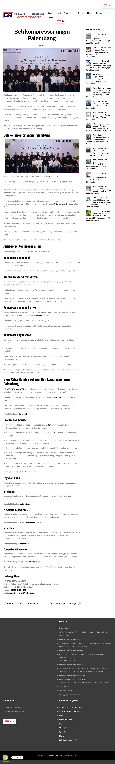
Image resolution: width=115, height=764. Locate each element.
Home (49, 13)
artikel (41, 45)
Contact (99, 13)
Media (89, 13)
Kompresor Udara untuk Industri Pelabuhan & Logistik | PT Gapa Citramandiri (98, 152)
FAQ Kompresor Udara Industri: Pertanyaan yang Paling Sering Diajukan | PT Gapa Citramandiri (98, 127)
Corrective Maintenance (30, 562)
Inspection (24, 544)
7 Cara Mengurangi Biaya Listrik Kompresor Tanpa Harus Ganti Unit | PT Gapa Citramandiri (97, 79)
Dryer (61, 724)
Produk (18, 472)
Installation (24, 504)
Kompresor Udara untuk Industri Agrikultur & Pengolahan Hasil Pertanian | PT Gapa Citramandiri (98, 38)
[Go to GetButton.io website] (5, 761)
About (58, 13)
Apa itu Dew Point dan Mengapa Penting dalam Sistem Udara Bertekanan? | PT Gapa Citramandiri (98, 52)
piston (48, 425)
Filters (61, 736)
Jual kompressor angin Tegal (63, 603)
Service (81, 13)
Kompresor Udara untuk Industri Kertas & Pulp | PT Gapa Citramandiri (98, 116)
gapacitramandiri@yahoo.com (21, 593)
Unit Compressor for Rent (69, 740)
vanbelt (39, 315)
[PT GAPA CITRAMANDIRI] (23, 16)
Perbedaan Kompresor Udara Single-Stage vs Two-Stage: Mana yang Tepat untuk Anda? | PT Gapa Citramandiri (98, 92)
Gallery (50, 18)
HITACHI (59, 397)
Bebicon (62, 716)
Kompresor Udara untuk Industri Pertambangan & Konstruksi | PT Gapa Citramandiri (96, 177)
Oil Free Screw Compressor (69, 711)
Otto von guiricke (61, 204)
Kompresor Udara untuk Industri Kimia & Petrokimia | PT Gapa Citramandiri (98, 104)
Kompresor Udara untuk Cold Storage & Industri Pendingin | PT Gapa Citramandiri (98, 190)
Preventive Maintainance (30, 522)
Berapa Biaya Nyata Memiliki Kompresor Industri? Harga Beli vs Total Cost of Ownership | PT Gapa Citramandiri (98, 202)
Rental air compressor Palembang (23, 603)
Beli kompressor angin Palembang (42, 34)
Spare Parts (63, 732)
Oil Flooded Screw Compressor (71, 707)
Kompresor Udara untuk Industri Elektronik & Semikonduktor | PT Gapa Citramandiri (96, 164)
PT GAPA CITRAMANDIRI (49, 755)
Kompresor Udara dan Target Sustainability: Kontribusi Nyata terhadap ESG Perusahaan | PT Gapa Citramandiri (98, 215)
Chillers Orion (64, 728)
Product (67, 13)
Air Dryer (54, 433)
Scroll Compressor (66, 720)
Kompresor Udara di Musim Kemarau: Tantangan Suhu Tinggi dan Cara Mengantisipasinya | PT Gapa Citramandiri (98, 65)
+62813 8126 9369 (18, 590)
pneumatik (53, 176)
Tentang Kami (24, 414)
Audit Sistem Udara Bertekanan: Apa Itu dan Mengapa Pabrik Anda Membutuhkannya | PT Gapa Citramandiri (97, 139)
